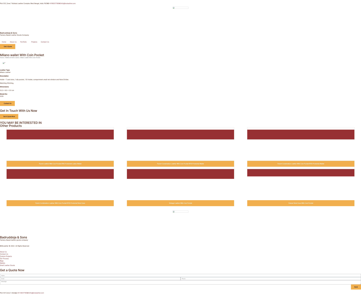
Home (4, 42)
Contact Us (45, 42)
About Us (13, 42)
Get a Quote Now (9, 116)
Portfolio (23, 42)
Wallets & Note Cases (12, 57)
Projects (34, 42)
